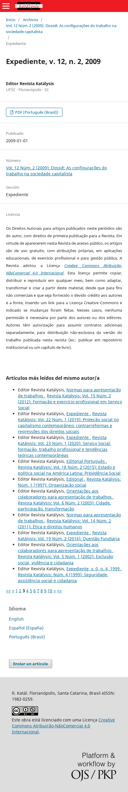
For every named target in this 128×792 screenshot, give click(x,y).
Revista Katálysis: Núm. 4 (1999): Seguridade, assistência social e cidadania (63, 577)
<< (8, 590)
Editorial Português (86, 461)
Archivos (30, 19)
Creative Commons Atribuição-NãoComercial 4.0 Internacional (63, 726)
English (16, 619)
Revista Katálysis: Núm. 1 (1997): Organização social (69, 482)
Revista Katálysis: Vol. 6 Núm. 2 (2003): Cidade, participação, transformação (64, 506)
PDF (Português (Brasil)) (36, 112)
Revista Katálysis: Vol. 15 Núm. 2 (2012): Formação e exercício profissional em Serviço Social (70, 401)
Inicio (10, 19)
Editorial (75, 479)
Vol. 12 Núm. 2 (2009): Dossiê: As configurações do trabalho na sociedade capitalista (61, 28)
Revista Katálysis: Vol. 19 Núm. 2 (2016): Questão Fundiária (69, 535)
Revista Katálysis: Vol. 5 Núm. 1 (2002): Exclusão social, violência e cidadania (65, 559)
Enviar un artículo (30, 663)
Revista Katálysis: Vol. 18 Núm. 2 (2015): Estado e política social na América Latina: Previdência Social (69, 470)
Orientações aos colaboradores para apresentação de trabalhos (65, 494)
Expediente (78, 413)
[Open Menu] (6, 6)
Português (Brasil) (27, 637)
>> (59, 590)
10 (50, 590)
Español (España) (26, 628)
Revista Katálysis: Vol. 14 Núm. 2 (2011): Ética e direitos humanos (64, 523)
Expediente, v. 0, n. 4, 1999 (93, 568)
